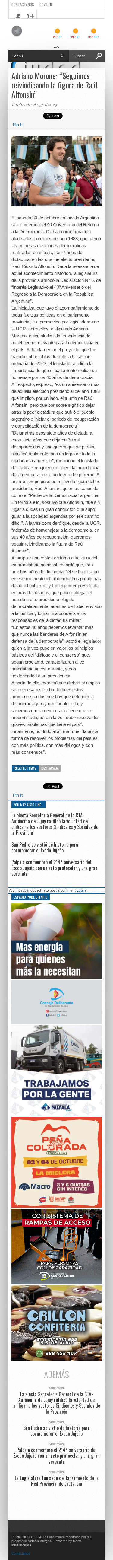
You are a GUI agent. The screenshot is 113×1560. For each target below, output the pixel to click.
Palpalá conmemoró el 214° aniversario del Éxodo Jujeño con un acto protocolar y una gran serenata (54, 867)
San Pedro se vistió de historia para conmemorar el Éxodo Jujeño (44, 847)
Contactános (20, 1553)
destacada (50, 768)
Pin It (18, 124)
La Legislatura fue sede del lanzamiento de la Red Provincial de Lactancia (57, 1481)
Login (81, 890)
